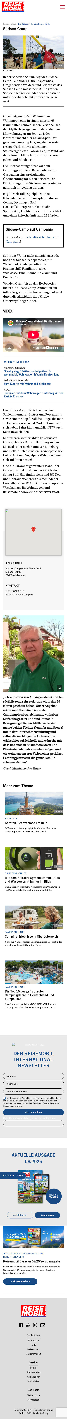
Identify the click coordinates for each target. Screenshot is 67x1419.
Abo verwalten (34, 1373)
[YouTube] (28, 1326)
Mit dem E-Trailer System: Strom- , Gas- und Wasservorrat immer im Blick (33, 880)
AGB (33, 1345)
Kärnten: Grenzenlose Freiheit (26, 823)
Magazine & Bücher (14, 368)
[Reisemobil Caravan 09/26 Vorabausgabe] (33, 1237)
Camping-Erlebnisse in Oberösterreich (31, 937)
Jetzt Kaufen (20, 1215)
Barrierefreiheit (33, 1354)
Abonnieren (47, 1215)
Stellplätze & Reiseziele (16, 380)
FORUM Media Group (37, 1413)
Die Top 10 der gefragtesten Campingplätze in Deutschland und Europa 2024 (29, 995)
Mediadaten (33, 1382)
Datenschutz (33, 1350)
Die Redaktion (33, 1396)
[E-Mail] (42, 1326)
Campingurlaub (9, 24)
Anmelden (33, 1112)
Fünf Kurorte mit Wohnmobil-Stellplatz (27, 384)
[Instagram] (35, 1326)
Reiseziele (11, 819)
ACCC (7, 390)
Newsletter (33, 1400)
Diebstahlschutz (15, 874)
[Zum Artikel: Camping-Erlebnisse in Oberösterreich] (34, 917)
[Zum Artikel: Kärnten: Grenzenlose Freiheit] (34, 803)
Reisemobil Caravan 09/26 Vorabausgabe (31, 1261)
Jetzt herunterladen (20, 1281)
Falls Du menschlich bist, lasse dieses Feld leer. (29, 1118)
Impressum (33, 1341)
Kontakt (33, 1368)
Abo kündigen (33, 1377)
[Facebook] (21, 1326)
